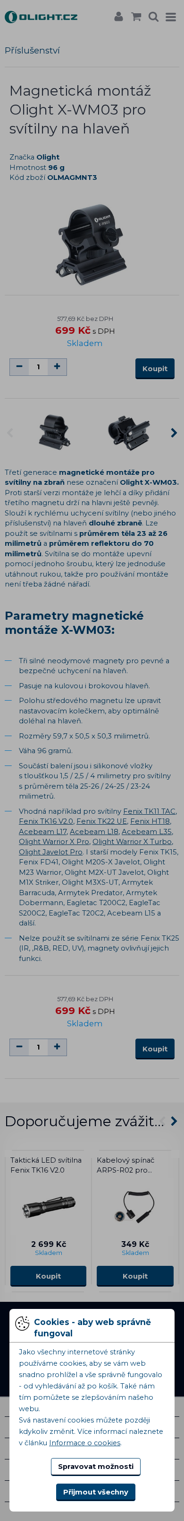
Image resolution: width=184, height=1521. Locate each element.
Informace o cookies (84, 1443)
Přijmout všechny (95, 1492)
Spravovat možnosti (96, 1466)
